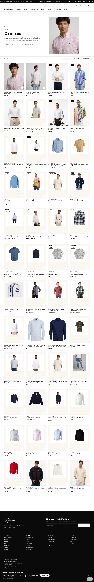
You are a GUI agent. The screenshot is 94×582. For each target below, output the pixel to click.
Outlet (50, 9)
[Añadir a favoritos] (22, 65)
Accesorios (35, 9)
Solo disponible (68, 58)
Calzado (26, 9)
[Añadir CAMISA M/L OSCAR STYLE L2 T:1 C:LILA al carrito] (44, 556)
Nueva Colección (9, 9)
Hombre (18, 9)
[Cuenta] (80, 5)
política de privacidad (8, 578)
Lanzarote (58, 9)
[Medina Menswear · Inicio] (47, 6)
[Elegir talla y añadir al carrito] (22, 87)
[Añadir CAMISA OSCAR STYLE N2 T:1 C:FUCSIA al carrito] (22, 556)
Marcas (43, 9)
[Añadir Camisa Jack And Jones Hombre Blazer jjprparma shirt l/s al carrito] (66, 413)
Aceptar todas (45, 575)
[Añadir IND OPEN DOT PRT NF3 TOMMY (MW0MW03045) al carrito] (44, 520)
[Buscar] (76, 5)
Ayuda (65, 9)
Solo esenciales (34, 575)
